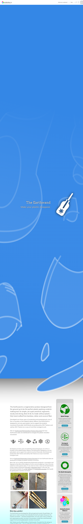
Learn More (64, 425)
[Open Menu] (78, 2)
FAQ (72, 2)
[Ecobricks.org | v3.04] (6, 2)
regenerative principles (40, 469)
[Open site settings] (81, 2)
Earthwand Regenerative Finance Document (28, 431)
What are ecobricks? (63, 2)
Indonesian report (36, 467)
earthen (30, 469)
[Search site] (76, 2)
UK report (27, 467)
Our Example (65, 488)
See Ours (65, 454)
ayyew (25, 469)
